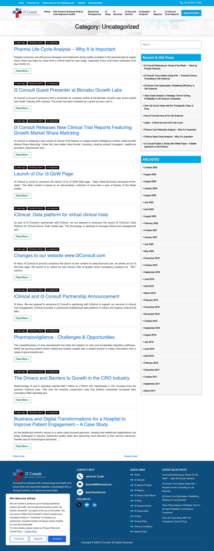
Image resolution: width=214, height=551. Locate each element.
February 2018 (151, 363)
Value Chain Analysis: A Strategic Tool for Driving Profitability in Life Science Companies (167, 97)
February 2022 (151, 223)
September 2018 (152, 328)
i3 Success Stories (130, 13)
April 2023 (149, 209)
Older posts (18, 456)
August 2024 (150, 181)
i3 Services (117, 13)
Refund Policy (140, 532)
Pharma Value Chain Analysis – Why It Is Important (168, 137)
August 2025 (150, 174)
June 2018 (149, 349)
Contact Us (33, 2)
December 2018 (152, 307)
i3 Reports (157, 13)
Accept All (57, 539)
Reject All (38, 539)
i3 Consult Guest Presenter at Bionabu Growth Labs (68, 90)
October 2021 (150, 230)
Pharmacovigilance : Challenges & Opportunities (64, 337)
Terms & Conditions (143, 527)
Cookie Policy (31, 532)
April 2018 (149, 356)
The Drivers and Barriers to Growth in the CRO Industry (71, 378)
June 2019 (149, 279)
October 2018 (150, 321)
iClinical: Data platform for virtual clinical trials (61, 215)
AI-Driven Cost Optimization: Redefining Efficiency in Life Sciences (169, 87)
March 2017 (150, 391)
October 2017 (150, 377)
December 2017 (152, 370)
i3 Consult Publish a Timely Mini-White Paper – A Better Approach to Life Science (170, 145)
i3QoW (81, 2)
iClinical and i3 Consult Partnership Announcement (66, 296)
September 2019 (152, 272)
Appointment (191, 13)
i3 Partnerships (141, 511)
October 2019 (150, 265)
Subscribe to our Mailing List (59, 2)
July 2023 (148, 202)
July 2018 (148, 342)
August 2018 (150, 335)
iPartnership (95, 2)
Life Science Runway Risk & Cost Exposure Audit (68, 13)
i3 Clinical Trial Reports (172, 13)
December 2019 (152, 258)
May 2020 (149, 251)
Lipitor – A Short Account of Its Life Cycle (163, 123)
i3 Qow (137, 516)
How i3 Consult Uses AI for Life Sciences (163, 116)
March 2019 (150, 293)
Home (47, 11)
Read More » (22, 71)
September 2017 (152, 384)
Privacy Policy (140, 521)
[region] (38, 519)
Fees (21, 2)
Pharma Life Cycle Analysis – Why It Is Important (64, 49)
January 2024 (150, 188)
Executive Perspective (94, 13)
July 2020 (148, 244)
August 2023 (150, 195)
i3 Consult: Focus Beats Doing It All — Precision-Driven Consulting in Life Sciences (170, 77)
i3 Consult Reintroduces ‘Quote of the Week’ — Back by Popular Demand (170, 67)
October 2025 (150, 167)
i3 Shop (107, 13)
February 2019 (151, 300)
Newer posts (130, 456)
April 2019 (149, 286)
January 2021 (150, 237)
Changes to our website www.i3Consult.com (59, 255)
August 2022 (150, 216)
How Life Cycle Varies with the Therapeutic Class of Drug (168, 107)
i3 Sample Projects (144, 13)
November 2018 (152, 314)
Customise (19, 539)
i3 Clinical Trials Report (145, 496)
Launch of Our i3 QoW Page (43, 174)
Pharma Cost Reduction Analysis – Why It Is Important (170, 130)
